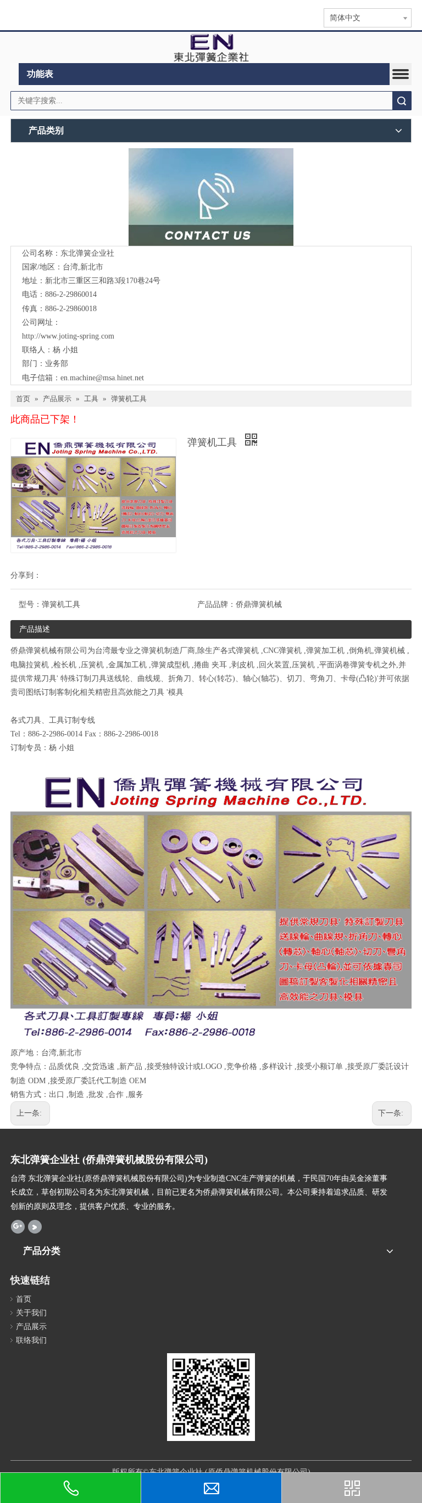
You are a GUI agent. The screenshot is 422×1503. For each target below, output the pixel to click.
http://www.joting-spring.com (68, 336)
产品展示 (31, 1326)
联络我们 (31, 1340)
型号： (30, 604)
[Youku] (35, 1226)
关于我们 (31, 1313)
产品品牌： (216, 604)
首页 (23, 1299)
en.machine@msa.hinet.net (102, 378)
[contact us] (211, 197)
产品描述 (34, 629)
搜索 (401, 101)
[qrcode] (211, 1397)
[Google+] (18, 1226)
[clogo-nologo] (211, 47)
